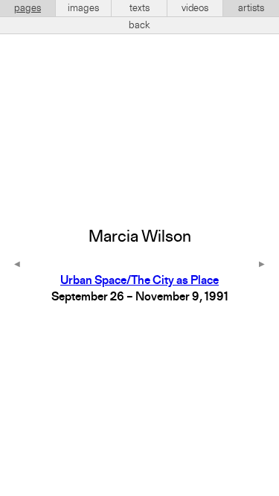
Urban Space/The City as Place (139, 281)
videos (195, 8)
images (83, 8)
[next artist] (262, 265)
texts (139, 8)
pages (27, 8)
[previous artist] (17, 265)
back (139, 25)
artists (251, 8)
